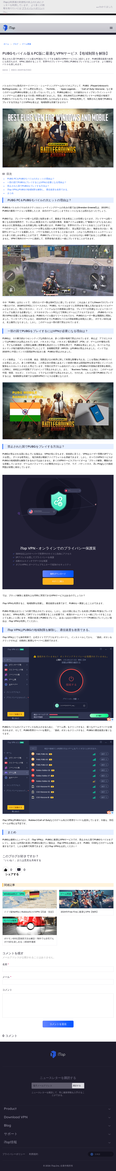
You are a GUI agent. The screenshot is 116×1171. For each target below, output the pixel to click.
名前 (5, 964)
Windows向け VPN (14, 893)
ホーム (6, 44)
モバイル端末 (10, 920)
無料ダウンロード (58, 574)
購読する (77, 1085)
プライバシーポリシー (14, 1154)
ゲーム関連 (26, 44)
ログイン (10, 16)
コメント (7, 989)
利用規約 (33, 1154)
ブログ (15, 44)
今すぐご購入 (58, 581)
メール (6, 976)
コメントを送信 (58, 1023)
